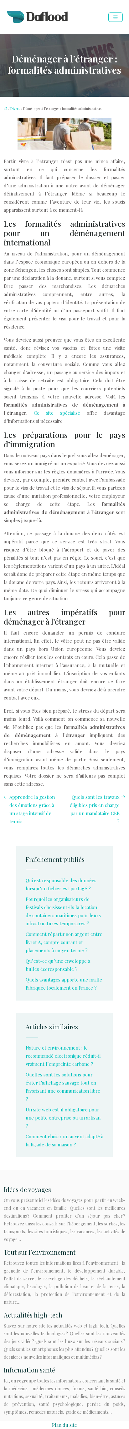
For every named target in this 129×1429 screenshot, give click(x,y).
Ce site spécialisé (57, 413)
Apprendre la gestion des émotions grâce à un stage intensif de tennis (32, 809)
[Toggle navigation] (115, 17)
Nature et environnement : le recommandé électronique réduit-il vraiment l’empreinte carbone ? (63, 1056)
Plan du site (64, 1425)
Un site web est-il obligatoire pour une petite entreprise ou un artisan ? (63, 1117)
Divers (15, 108)
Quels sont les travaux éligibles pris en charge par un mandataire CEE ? (95, 809)
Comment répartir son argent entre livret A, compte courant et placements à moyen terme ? (64, 942)
